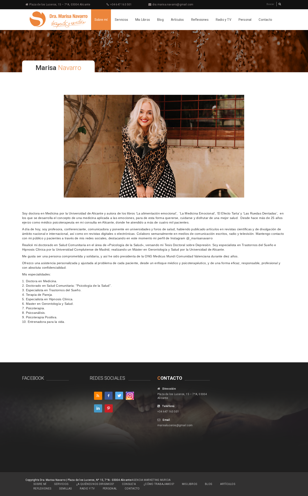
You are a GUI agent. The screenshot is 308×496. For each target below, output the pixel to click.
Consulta (129, 484)
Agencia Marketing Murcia (150, 480)
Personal (245, 19)
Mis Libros (142, 19)
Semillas (65, 488)
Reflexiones (200, 19)
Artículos (177, 19)
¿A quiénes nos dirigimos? (95, 484)
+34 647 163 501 (121, 4)
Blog (160, 19)
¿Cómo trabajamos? (159, 484)
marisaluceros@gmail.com (175, 425)
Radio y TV (223, 19)
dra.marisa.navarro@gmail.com (172, 4)
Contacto (265, 19)
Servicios (121, 19)
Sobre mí (101, 19)
